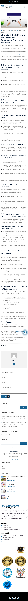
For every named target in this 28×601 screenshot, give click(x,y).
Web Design (5, 468)
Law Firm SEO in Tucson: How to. (14, 489)
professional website (20, 54)
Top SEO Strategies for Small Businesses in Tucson (14, 416)
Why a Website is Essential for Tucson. (16, 496)
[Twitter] (13, 598)
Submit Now (6, 396)
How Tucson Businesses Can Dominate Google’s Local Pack (14, 419)
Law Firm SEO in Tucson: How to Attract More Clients (14, 422)
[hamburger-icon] (25, 7)
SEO (3, 466)
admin (15, 30)
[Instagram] (18, 598)
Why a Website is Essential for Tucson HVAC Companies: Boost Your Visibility (12, 425)
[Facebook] (10, 598)
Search (4, 403)
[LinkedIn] (15, 598)
